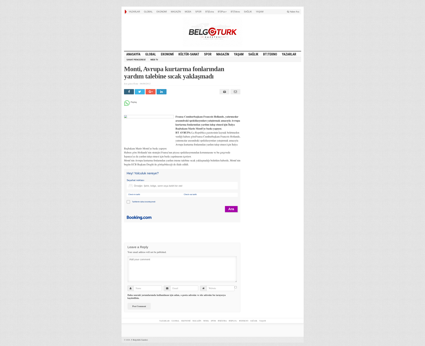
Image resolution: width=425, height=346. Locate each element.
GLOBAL (148, 11)
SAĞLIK (248, 11)
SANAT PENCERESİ (136, 60)
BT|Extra (209, 11)
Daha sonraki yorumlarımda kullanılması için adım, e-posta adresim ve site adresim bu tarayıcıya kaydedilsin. (177, 297)
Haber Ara (294, 11)
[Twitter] (140, 91)
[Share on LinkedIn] (162, 91)
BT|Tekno (235, 11)
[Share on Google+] (151, 91)
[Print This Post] (224, 91)
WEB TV (154, 60)
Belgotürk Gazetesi (139, 339)
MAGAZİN (176, 11)
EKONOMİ (162, 11)
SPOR (198, 11)
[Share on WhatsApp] (127, 105)
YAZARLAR (134, 11)
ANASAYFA (133, 54)
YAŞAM (259, 11)
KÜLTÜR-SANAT (188, 54)
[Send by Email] (234, 91)
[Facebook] (129, 91)
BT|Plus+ (222, 11)
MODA (188, 11)
